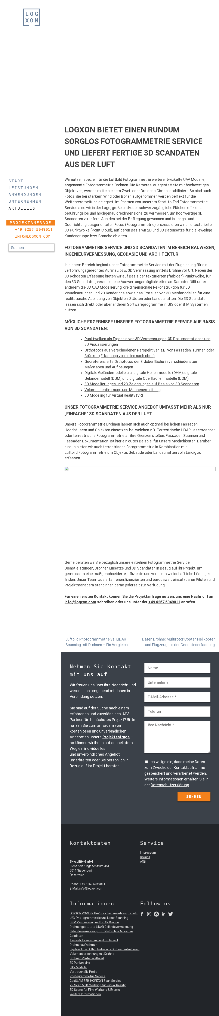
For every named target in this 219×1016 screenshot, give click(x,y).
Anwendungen (25, 194)
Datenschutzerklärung (170, 785)
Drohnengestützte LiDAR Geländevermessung (101, 926)
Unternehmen (25, 201)
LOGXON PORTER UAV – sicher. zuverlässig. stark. (104, 913)
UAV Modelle (78, 967)
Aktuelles (22, 208)
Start (16, 181)
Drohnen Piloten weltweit (87, 958)
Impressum (148, 852)
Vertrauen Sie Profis (83, 971)
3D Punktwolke (80, 962)
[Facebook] (142, 914)
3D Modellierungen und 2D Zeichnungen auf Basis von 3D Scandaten (141, 384)
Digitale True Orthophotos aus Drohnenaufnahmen (104, 949)
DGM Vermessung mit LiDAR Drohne (94, 922)
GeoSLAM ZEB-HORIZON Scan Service (95, 980)
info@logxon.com (32, 236)
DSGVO (145, 857)
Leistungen (23, 187)
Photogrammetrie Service (87, 976)
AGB (143, 861)
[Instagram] (149, 914)
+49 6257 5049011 (34, 229)
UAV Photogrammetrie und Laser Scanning (99, 918)
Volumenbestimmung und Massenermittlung (122, 390)
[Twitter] (170, 914)
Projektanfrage (31, 222)
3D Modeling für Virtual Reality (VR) (113, 395)
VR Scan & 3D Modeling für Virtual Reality (98, 985)
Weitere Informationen (85, 994)
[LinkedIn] (164, 914)
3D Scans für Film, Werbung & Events (95, 989)
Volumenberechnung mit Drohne (92, 953)
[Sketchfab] (156, 914)
